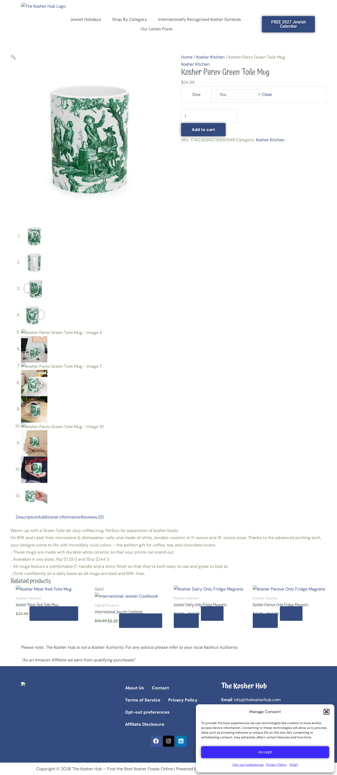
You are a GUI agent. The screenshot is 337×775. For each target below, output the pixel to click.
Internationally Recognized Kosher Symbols (199, 19)
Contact (160, 688)
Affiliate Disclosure (144, 724)
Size (196, 94)
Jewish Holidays (85, 19)
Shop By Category (129, 19)
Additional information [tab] (59, 517)
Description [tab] (27, 517)
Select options (54, 613)
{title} (293, 765)
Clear (267, 94)
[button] (326, 711)
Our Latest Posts (156, 29)
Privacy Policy (276, 765)
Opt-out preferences (248, 765)
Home (186, 57)
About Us (134, 688)
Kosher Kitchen (210, 57)
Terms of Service (142, 700)
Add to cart (203, 129)
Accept (265, 752)
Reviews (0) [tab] (92, 517)
